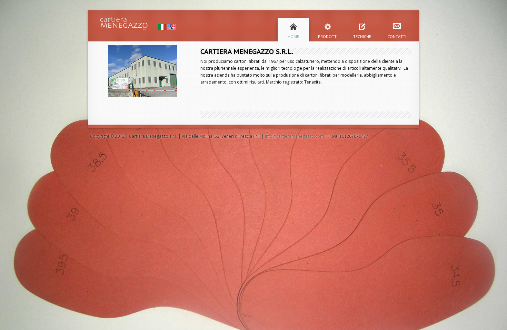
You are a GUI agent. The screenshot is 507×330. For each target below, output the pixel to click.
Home (293, 36)
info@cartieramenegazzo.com (294, 136)
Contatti (396, 36)
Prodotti (328, 36)
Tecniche (362, 36)
